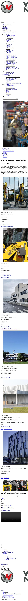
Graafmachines (10, 41)
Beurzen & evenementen (11, 89)
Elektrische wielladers (10, 63)
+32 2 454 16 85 (8, 505)
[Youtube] (7, 569)
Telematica (9, 81)
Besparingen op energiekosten (12, 68)
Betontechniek (10, 36)
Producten (7, 34)
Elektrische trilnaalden (10, 56)
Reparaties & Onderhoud (11, 78)
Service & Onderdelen (9, 75)
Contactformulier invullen (7, 507)
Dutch (15, 32)
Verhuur (6, 71)
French (12, 32)
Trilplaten (9, 39)
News (7, 90)
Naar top (2, 590)
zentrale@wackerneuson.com (7, 226)
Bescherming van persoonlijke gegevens (12, 593)
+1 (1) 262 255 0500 (5, 377)
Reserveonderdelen (10, 79)
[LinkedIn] (8, 569)
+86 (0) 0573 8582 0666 (6, 426)
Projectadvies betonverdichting (14, 83)
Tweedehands (6, 74)
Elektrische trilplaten (10, 60)
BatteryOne (8, 69)
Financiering (8, 80)
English (5, 32)
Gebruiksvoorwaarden (8, 595)
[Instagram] (3, 569)
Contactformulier (4, 564)
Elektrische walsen (10, 61)
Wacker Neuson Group (8, 552)
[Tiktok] (6, 569)
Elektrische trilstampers (11, 58)
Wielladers (9, 43)
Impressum (5, 592)
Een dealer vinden (7, 24)
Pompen (9, 52)
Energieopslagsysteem (12, 67)
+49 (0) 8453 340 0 (5, 478)
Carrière (5, 29)
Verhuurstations (9, 73)
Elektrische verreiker (10, 64)
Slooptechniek (10, 47)
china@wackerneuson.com (6, 429)
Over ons (7, 84)
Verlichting (8, 51)
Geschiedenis (9, 86)
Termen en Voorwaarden (8, 597)
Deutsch (9, 32)
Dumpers (9, 45)
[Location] (1, 569)
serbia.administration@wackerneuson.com (10, 328)
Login (4, 26)
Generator (8, 49)
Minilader (8, 46)
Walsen (7, 40)
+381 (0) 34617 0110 (5, 326)
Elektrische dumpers (10, 66)
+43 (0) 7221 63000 (5, 223)
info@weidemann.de (5, 277)
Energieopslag (10, 50)
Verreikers (9, 44)
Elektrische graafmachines (11, 62)
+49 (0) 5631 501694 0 (6, 275)
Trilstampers (10, 38)
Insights (7, 91)
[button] (7, 30)
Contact (5, 27)
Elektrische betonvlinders (11, 57)
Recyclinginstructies (7, 596)
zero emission (7, 53)
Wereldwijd (5, 28)
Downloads (8, 94)
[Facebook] (4, 569)
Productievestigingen (10, 88)
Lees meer (3, 498)
